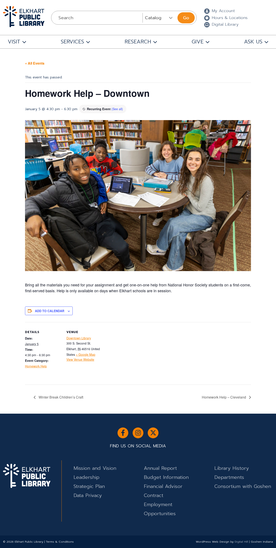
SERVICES (72, 42)
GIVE (198, 42)
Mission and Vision (95, 468)
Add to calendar (49, 311)
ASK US (253, 42)
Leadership (86, 477)
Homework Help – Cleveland (224, 397)
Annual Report (160, 468)
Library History (231, 468)
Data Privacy (88, 495)
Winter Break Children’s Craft (60, 397)
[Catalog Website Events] (159, 17)
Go (186, 17)
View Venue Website (80, 359)
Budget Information (166, 477)
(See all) (117, 109)
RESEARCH (138, 42)
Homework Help (36, 366)
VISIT (14, 42)
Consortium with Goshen (242, 486)
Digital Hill (241, 542)
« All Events (34, 63)
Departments (229, 477)
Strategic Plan (89, 486)
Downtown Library (78, 338)
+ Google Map (85, 354)
